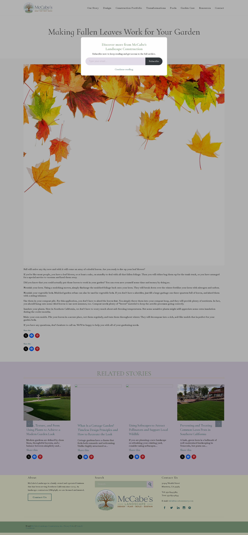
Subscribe (154, 61)
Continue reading (124, 69)
